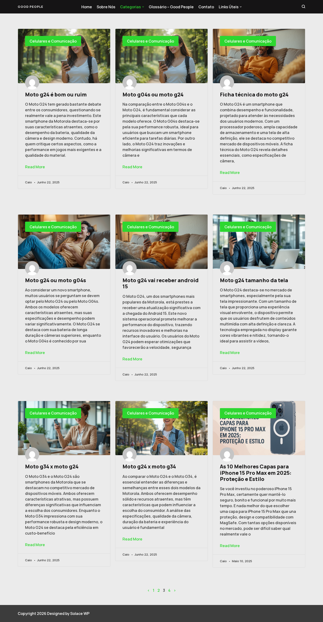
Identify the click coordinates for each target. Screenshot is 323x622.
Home (86, 6)
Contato (206, 6)
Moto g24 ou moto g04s (56, 280)
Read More (35, 166)
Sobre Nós (106, 6)
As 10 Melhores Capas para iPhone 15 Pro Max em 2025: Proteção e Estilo (256, 473)
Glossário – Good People (171, 6)
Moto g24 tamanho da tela (254, 280)
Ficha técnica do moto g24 (254, 94)
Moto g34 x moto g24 (52, 466)
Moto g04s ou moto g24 (153, 94)
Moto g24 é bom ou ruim (56, 94)
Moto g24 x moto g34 (149, 466)
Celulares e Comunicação (53, 41)
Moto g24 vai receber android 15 (160, 283)
